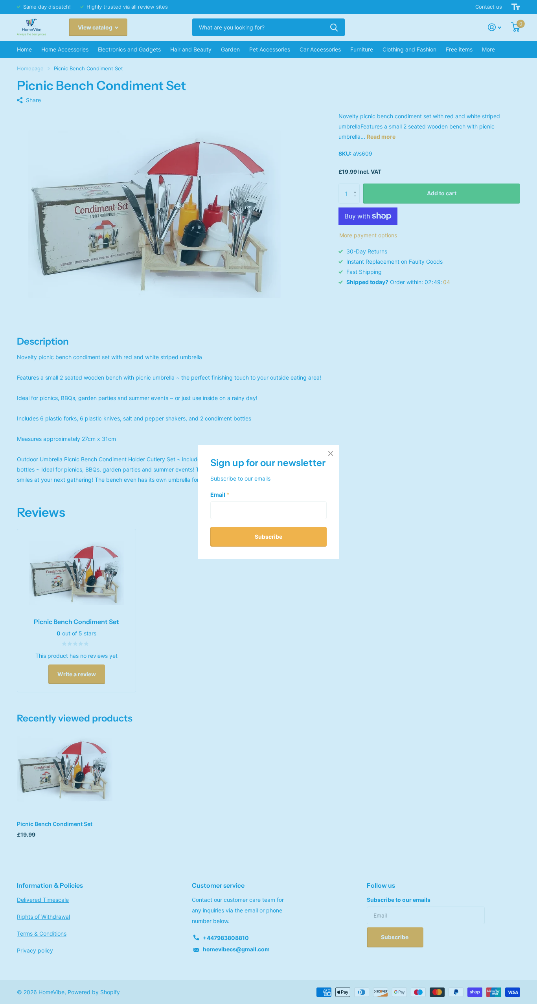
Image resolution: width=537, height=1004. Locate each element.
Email (219, 494)
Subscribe (268, 536)
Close (330, 453)
